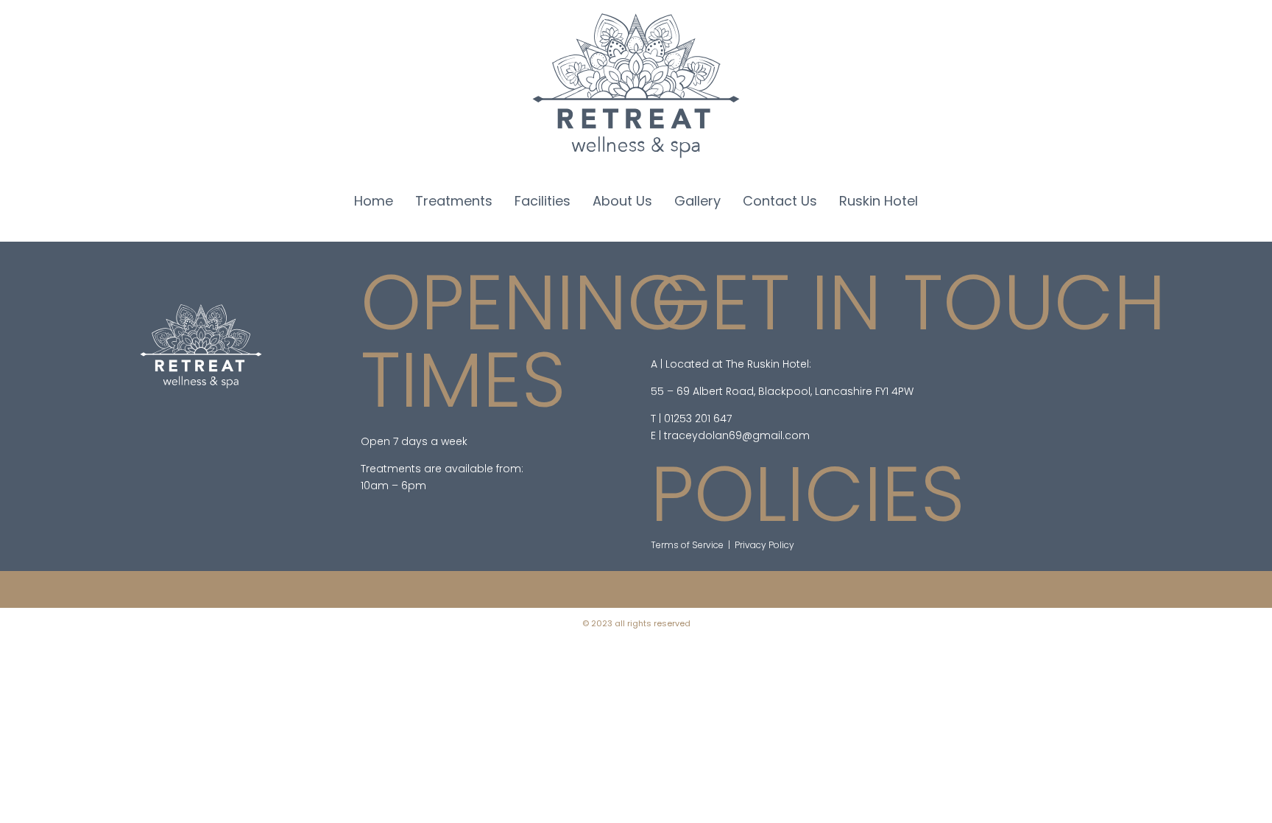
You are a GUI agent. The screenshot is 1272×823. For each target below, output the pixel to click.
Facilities (542, 201)
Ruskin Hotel (878, 201)
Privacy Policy (764, 545)
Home (373, 201)
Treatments (453, 201)
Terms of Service (687, 545)
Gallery (697, 201)
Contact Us (780, 201)
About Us (622, 201)
